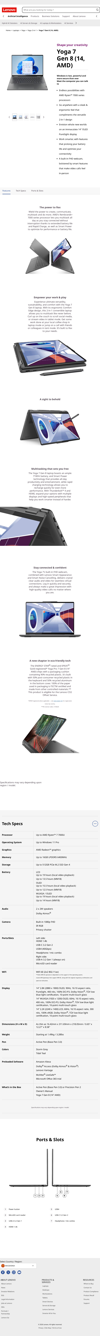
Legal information (7, 1299)
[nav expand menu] (3, 16)
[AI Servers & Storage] (38, 23)
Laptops (16, 30)
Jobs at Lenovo (6, 1303)
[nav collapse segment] (96, 16)
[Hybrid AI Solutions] (18, 23)
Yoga (23, 30)
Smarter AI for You (49, 1313)
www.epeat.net (58, 701)
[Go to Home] (9, 9)
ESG (2, 1295)
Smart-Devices (47, 1301)
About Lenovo (6, 1284)
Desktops (45, 1290)
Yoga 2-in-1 (32, 30)
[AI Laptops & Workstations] (62, 23)
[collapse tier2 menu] (76, 22)
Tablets (45, 1298)
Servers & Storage (48, 1305)
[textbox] (18, 1266)
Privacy (41, 1328)
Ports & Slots (37, 190)
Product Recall (89, 1295)
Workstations (47, 1294)
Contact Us (88, 1287)
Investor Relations (7, 1291)
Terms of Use (57, 1328)
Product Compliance (91, 1291)
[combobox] (58, 10)
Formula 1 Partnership (5, 1312)
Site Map (48, 1328)
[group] (14, 117)
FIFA (2, 1307)
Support (87, 1303)
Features (6, 190)
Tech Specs (21, 190)
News (3, 1287)
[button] (97, 10)
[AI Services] (74, 23)
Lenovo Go (5, 1317)
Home (8, 30)
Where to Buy (89, 1284)
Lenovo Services (48, 1309)
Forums (86, 1299)
